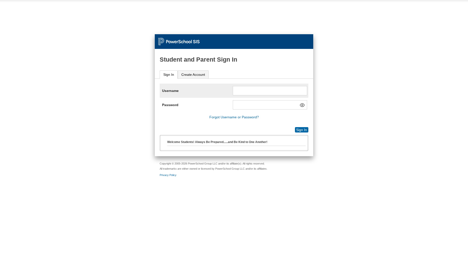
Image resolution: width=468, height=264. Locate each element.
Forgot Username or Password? (234, 117)
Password (170, 105)
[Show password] (302, 105)
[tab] (169, 74)
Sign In (168, 75)
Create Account (193, 75)
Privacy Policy (168, 175)
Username (170, 91)
